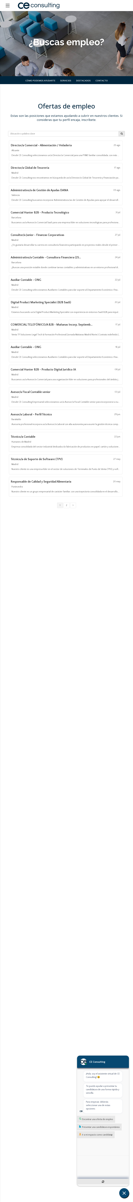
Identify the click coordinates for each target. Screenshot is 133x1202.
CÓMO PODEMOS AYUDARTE (40, 80)
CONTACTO (102, 80)
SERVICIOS (65, 80)
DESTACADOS (83, 80)
